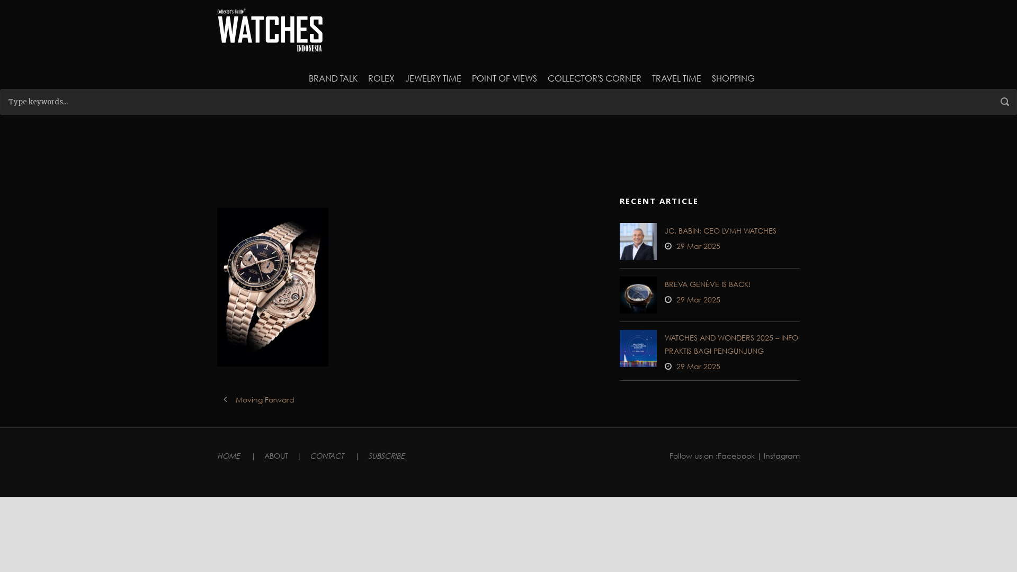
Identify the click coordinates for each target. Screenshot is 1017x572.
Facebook (736, 456)
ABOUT (276, 456)
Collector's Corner (594, 78)
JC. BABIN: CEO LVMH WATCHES (721, 231)
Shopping (733, 78)
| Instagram (778, 456)
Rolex (381, 78)
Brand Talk (333, 78)
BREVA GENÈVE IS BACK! (708, 284)
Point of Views (504, 78)
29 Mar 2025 (698, 246)
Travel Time (676, 78)
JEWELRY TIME (433, 78)
